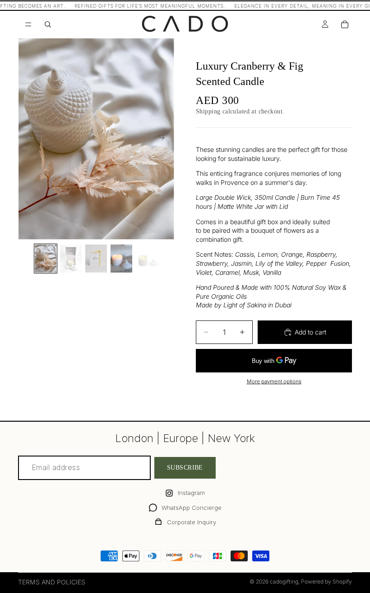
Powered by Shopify (326, 581)
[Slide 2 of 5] (71, 259)
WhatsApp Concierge (192, 507)
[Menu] (28, 24)
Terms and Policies (51, 582)
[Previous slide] (28, 139)
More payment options (274, 381)
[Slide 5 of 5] (146, 259)
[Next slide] (164, 139)
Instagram (191, 492)
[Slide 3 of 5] (96, 259)
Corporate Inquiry (191, 522)
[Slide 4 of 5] (121, 259)
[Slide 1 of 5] (45, 259)
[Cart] (345, 24)
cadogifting (284, 581)
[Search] (48, 24)
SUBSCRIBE (185, 468)
